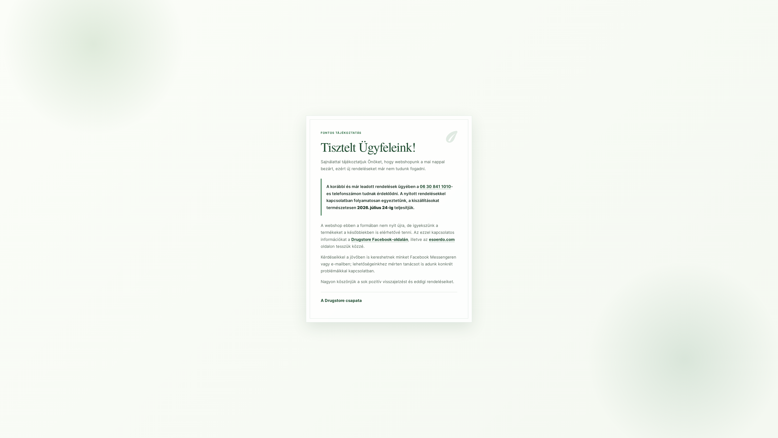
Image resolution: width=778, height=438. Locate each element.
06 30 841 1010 (435, 186)
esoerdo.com (442, 239)
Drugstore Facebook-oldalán (379, 239)
